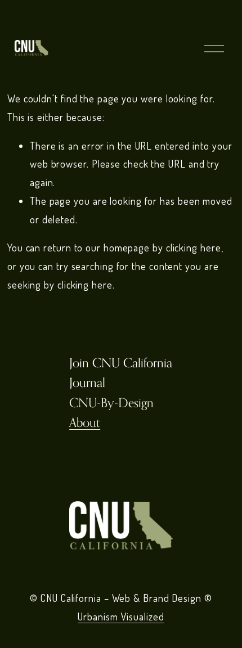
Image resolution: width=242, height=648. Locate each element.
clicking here (193, 247)
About (84, 422)
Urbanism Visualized (121, 616)
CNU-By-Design (111, 402)
